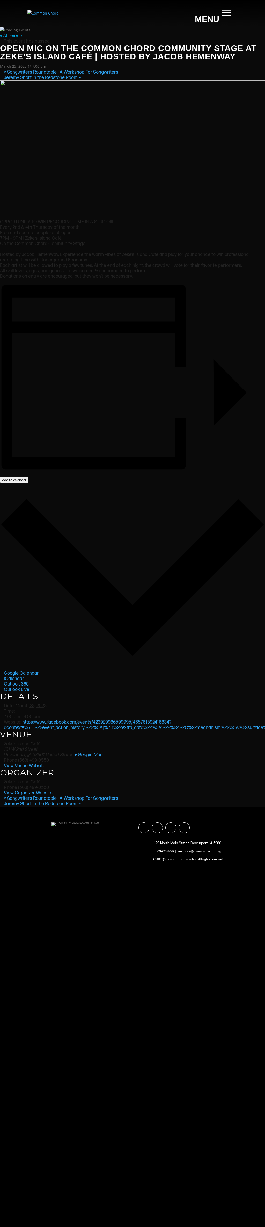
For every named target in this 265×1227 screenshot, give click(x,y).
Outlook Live (16, 689)
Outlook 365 (16, 684)
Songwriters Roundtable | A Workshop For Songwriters (61, 72)
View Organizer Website (28, 793)
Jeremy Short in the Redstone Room (42, 77)
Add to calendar (14, 479)
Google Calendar (21, 673)
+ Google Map (89, 755)
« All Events (11, 36)
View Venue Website (24, 765)
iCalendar (14, 678)
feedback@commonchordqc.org (199, 851)
